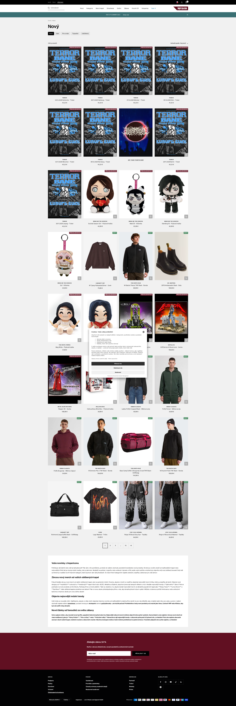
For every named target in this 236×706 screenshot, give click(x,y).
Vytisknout (89, 680)
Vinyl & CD (135, 8)
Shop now (126, 14)
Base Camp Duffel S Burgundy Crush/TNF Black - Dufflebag (136, 472)
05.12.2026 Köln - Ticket (171, 100)
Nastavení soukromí (92, 689)
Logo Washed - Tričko (100, 534)
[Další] (130, 545)
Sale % (153, 8)
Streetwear (110, 8)
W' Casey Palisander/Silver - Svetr (100, 285)
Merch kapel (100, 8)
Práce (131, 689)
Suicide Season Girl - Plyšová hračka (100, 223)
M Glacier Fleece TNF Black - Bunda (136, 285)
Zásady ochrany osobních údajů (96, 686)
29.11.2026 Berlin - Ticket (171, 162)
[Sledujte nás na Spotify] (160, 687)
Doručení (51, 686)
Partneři (132, 680)
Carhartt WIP (100, 283)
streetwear (71, 603)
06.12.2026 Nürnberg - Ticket (100, 162)
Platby (50, 683)
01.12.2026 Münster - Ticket (136, 100)
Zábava (126, 8)
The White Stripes (64, 345)
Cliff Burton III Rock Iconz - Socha (171, 347)
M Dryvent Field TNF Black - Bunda (171, 471)
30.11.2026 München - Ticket (64, 162)
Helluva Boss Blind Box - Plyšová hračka (100, 409)
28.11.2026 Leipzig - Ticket (64, 223)
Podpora (51, 680)
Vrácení (50, 689)
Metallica (171, 345)
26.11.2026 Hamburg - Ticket (100, 100)
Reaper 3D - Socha (64, 409)
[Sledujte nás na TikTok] (175, 682)
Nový (82, 8)
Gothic (119, 8)
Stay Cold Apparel (136, 532)
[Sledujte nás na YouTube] (170, 682)
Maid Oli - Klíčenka (136, 223)
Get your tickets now (136, 160)
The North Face (136, 283)
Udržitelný (85, 33)
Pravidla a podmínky (92, 683)
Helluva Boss (100, 406)
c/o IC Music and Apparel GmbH (93, 699)
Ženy (54, 2)
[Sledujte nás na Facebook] (160, 682)
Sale (57, 33)
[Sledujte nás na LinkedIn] (180, 682)
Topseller (75, 33)
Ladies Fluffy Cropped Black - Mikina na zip (136, 409)
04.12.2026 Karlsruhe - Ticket (64, 100)
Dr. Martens (171, 283)
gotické (103, 603)
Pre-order (65, 33)
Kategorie (89, 8)
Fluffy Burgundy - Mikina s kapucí (65, 471)
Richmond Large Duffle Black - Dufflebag (64, 534)
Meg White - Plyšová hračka (65, 347)
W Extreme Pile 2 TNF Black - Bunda (100, 471)
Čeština (66, 699)
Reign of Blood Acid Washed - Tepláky (171, 534)
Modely (131, 686)
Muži (49, 2)
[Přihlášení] (182, 2)
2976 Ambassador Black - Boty (171, 285)
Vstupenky (145, 8)
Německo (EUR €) (54, 699)
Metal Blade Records (65, 406)
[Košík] (186, 2)
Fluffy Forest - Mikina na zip (171, 409)
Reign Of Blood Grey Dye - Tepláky (135, 534)
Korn (100, 532)
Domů (49, 20)
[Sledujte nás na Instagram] (165, 682)
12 (125, 545)
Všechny (60, 2)
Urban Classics (136, 406)
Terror (64, 97)
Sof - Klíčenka (64, 285)
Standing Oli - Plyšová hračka (171, 223)
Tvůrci (131, 683)
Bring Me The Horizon (100, 221)
